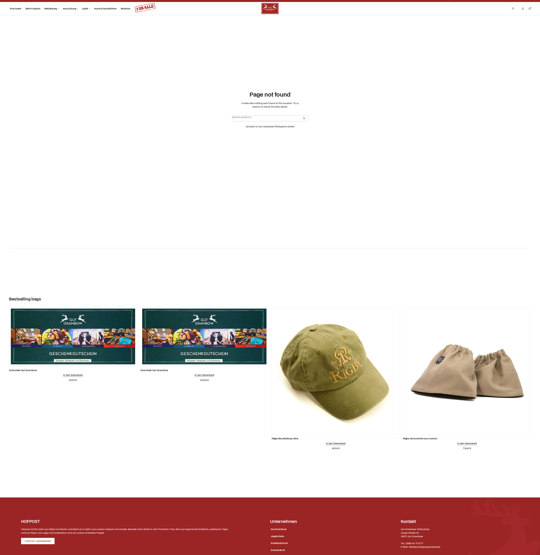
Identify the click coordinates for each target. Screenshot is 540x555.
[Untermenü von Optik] (89, 8)
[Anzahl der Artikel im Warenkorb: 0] (529, 8)
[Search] (304, 118)
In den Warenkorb (73, 375)
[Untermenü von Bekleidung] (58, 8)
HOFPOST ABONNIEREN (38, 541)
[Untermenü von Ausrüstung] (77, 8)
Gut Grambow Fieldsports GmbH (276, 126)
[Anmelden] (522, 8)
